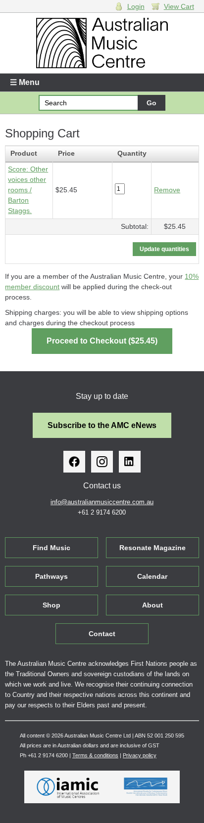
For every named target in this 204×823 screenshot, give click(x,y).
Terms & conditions (95, 755)
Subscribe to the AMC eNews (102, 425)
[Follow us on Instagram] (102, 462)
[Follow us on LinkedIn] (130, 462)
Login (136, 6)
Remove (167, 190)
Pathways (51, 576)
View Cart (179, 6)
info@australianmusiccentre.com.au (102, 502)
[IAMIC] (68, 787)
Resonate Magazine (152, 548)
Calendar (152, 576)
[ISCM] (146, 787)
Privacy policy (139, 755)
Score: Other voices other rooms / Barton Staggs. (28, 190)
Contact (102, 634)
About (152, 605)
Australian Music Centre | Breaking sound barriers (102, 43)
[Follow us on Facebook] (74, 462)
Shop (51, 605)
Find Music (51, 548)
